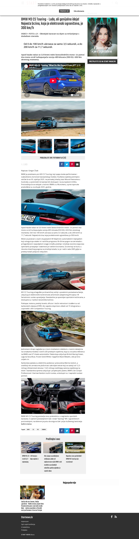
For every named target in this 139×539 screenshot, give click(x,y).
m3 (38, 430)
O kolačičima (25, 527)
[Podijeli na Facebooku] (61, 164)
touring (44, 430)
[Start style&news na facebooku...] (112, 516)
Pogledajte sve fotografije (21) (53, 158)
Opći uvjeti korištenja (28, 524)
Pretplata (24, 530)
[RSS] (116, 516)
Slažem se (64, 11)
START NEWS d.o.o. (28, 535)
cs (33, 430)
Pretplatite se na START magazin (102, 61)
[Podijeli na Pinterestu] (72, 164)
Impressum (25, 521)
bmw (28, 430)
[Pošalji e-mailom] (77, 164)
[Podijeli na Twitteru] (67, 164)
